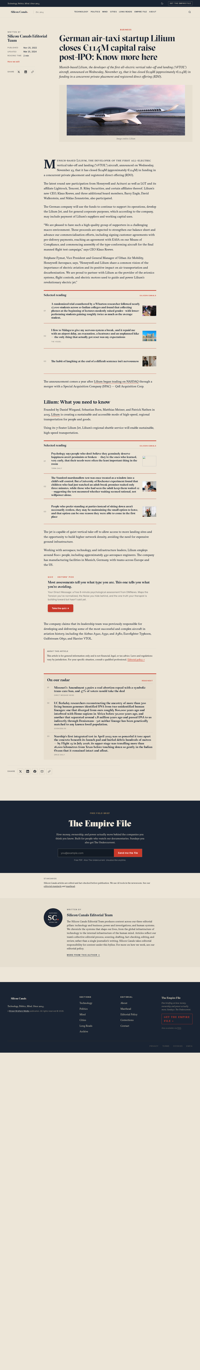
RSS (179, 1028)
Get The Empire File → (177, 1018)
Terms (165, 1046)
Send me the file (128, 852)
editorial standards (53, 886)
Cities (113, 12)
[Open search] (189, 12)
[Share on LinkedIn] (25, 71)
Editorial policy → (136, 659)
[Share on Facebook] (35, 771)
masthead (70, 886)
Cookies (178, 1046)
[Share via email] (42, 771)
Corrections (127, 1020)
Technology (81, 12)
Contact (124, 1025)
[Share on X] (18, 71)
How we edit (14, 61)
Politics (95, 12)
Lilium (55, 414)
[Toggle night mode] (162, 3)
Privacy (154, 1046)
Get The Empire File (180, 3)
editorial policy (75, 948)
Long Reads (125, 12)
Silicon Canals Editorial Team (27, 38)
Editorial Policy (129, 1014)
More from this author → (83, 955)
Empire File (141, 12)
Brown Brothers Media (19, 1011)
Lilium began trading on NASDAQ (116, 381)
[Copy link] (32, 71)
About (152, 12)
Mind (105, 12)
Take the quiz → (60, 608)
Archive (84, 1031)
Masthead (125, 1008)
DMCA (189, 1046)
